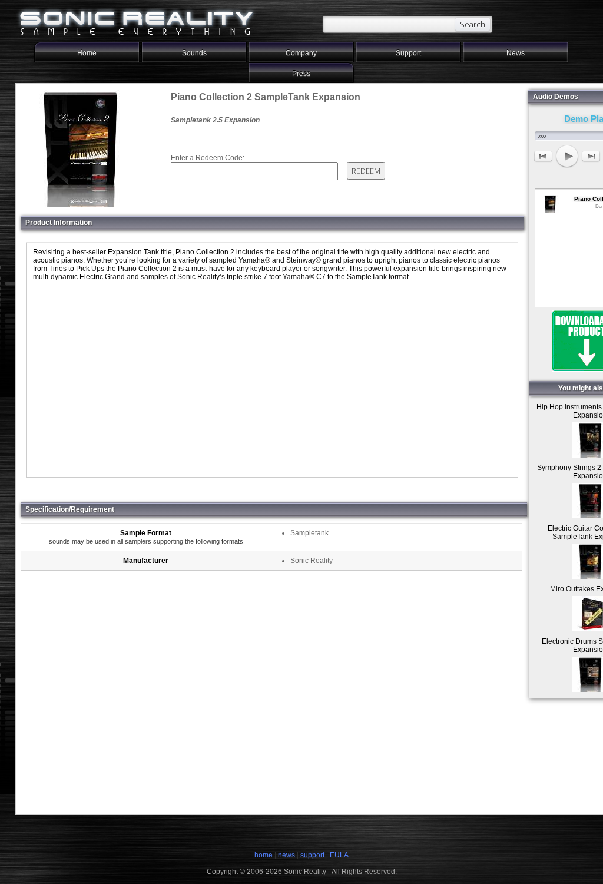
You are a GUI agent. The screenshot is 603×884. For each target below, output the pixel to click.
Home (87, 53)
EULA (339, 855)
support (313, 855)
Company (301, 53)
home (263, 855)
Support (408, 53)
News (515, 53)
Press (301, 73)
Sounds (194, 53)
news (286, 855)
